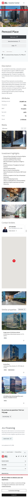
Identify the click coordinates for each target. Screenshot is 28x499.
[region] (14, 487)
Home (3, 452)
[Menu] (23, 3)
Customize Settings (13, 490)
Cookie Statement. (6, 486)
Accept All (14, 495)
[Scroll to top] (25, 452)
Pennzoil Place (18, 452)
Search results (10, 452)
